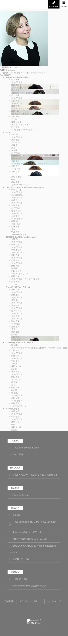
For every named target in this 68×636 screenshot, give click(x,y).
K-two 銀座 (17, 454)
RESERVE (54, 6)
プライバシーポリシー (30, 601)
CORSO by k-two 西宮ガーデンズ (29, 585)
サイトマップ (54, 601)
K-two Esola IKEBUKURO (25, 447)
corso (13, 70)
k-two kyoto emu (20, 495)
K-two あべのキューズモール (27, 532)
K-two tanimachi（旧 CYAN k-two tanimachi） (32, 523)
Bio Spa (16, 515)
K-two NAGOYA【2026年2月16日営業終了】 (35, 475)
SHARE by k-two (20, 559)
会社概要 (9, 601)
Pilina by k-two (19, 579)
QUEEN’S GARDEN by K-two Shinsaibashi (34, 545)
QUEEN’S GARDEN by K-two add (29, 539)
